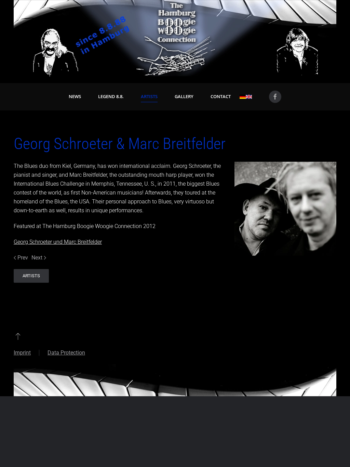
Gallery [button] (184, 96)
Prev (22, 257)
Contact (221, 96)
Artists (149, 96)
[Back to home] (175, 38)
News (75, 96)
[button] (18, 336)
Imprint (22, 352)
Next (36, 257)
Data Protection (66, 352)
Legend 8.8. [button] (111, 96)
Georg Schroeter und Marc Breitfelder (58, 242)
